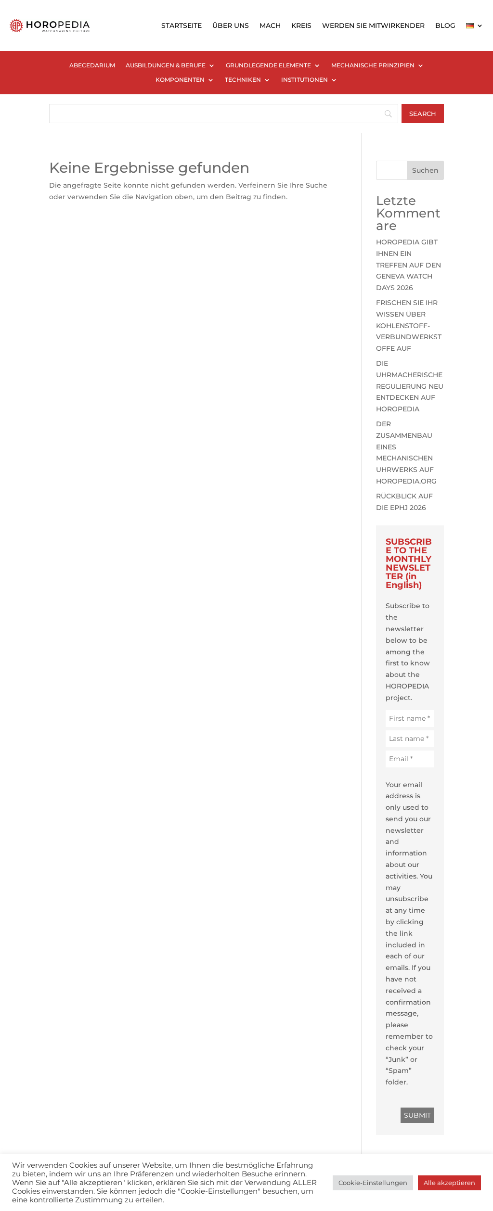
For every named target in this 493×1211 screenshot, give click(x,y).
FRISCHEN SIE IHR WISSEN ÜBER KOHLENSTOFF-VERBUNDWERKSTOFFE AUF (408, 325)
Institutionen (304, 79)
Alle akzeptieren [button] (449, 1182)
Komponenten (180, 79)
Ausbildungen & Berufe (166, 65)
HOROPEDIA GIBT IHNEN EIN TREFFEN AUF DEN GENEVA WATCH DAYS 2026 (408, 265)
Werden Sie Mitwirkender (373, 25)
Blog (445, 25)
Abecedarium (92, 65)
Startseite (181, 25)
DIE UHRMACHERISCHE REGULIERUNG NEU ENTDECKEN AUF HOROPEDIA (409, 386)
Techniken (243, 79)
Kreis (301, 25)
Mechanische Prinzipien (373, 65)
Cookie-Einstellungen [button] (372, 1182)
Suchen (425, 170)
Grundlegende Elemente (268, 65)
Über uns (230, 25)
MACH (270, 25)
